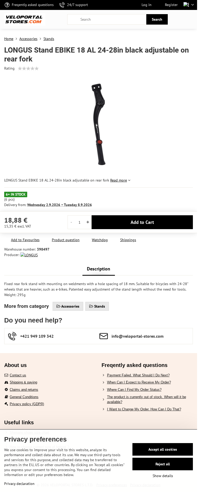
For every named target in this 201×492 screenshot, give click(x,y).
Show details (163, 475)
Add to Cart (142, 222)
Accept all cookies (162, 449)
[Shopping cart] (178, 19)
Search (157, 19)
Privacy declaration (19, 483)
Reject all (162, 464)
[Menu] (191, 19)
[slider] (28, 68)
